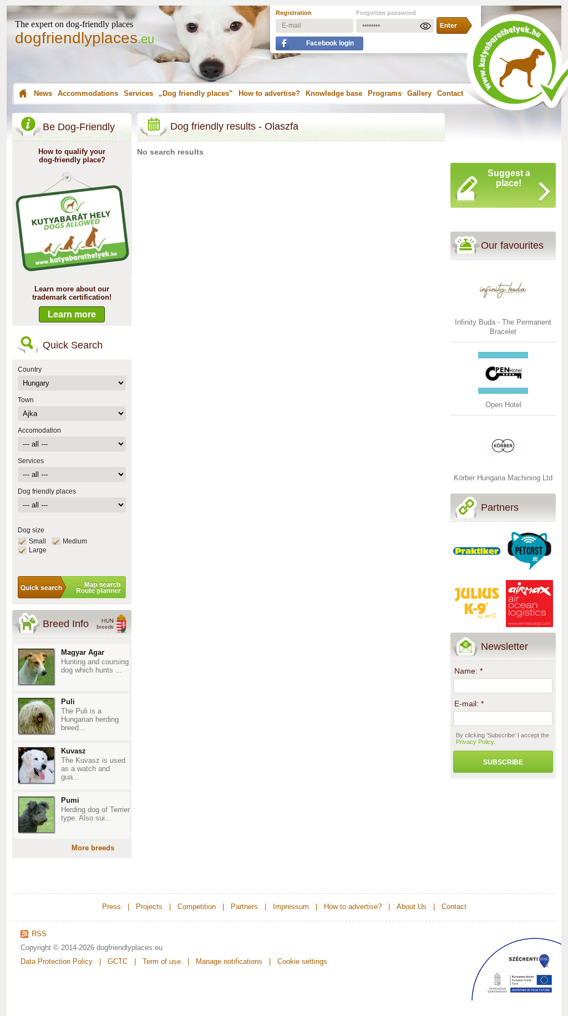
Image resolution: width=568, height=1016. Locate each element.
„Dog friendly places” (196, 93)
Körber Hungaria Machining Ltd (503, 478)
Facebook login (330, 43)
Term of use (162, 961)
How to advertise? (269, 93)
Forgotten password (386, 12)
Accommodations (88, 93)
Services (138, 93)
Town (26, 400)
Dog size (31, 530)
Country (30, 369)
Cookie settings (302, 961)
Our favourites (512, 245)
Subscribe (503, 762)
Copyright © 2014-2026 (57, 947)
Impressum (291, 906)
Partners (500, 507)
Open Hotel (503, 405)
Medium (75, 541)
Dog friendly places (47, 491)
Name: (468, 670)
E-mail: (469, 703)
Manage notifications (229, 961)
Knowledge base (334, 93)
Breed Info (66, 623)
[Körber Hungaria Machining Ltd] (503, 468)
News (43, 93)
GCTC (118, 961)
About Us (412, 906)
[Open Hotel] (503, 395)
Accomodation (39, 430)
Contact (450, 93)
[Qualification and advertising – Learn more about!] (72, 272)
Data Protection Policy (57, 961)
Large (38, 550)
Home (21, 94)
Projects (149, 906)
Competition (197, 906)
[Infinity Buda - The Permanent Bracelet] (503, 313)
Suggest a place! (509, 178)
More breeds (93, 848)
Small (37, 541)
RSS (39, 934)
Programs (385, 93)
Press (111, 906)
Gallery (419, 93)
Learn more (72, 314)
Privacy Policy (475, 741)
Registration (294, 12)
